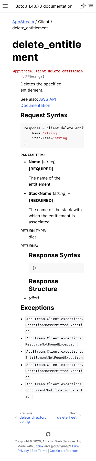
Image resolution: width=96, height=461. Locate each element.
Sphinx (39, 446)
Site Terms (39, 451)
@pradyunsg (60, 446)
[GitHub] (48, 435)
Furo (75, 446)
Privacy (23, 451)
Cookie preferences (64, 451)
